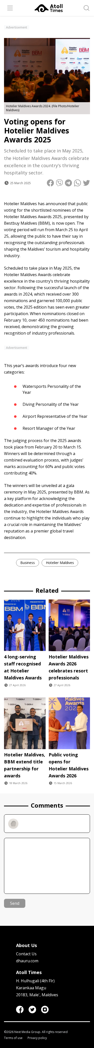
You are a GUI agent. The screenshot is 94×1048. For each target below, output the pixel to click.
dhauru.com (27, 961)
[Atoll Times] (49, 8)
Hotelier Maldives (60, 562)
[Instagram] (45, 1009)
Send (14, 903)
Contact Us (26, 954)
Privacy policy (37, 1038)
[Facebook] (20, 1009)
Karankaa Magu (31, 988)
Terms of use (13, 1038)
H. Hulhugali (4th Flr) (35, 981)
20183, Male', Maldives (37, 995)
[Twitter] (32, 1009)
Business (27, 562)
